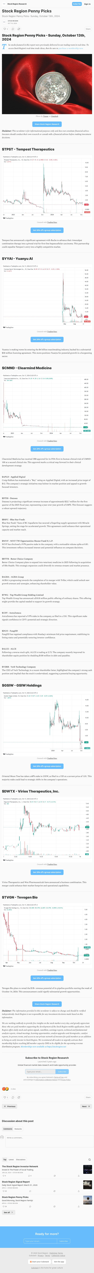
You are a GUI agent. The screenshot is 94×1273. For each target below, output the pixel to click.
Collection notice (58, 1255)
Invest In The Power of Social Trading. (18, 1169)
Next (84, 1106)
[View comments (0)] (13, 29)
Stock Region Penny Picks (15, 1197)
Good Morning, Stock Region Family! (17, 1200)
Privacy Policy (65, 1080)
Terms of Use (59, 1077)
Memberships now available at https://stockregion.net (43, 1046)
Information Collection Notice (46, 1080)
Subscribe (77, 4)
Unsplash (54, 116)
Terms (47, 1255)
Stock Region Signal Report (16, 1182)
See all (7, 1212)
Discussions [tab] (20, 1159)
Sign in (87, 4)
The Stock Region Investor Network (20, 1166)
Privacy (41, 1255)
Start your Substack (40, 1261)
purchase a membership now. (71, 48)
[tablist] (12, 1128)
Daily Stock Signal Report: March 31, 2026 (19, 1185)
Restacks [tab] (18, 1129)
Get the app (59, 1261)
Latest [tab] (11, 1159)
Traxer (45, 116)
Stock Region (13, 21)
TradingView (52, 222)
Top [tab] (4, 1159)
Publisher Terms (56, 1253)
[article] (47, 1171)
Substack (35, 1268)
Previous (11, 1106)
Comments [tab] (7, 1129)
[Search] (89, 1159)
